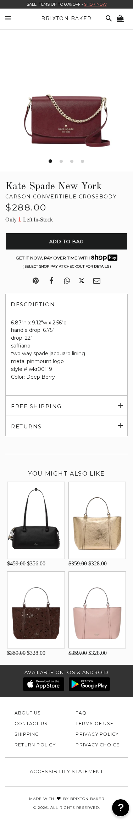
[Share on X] (81, 281)
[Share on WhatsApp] (67, 281)
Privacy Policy (97, 734)
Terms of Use (94, 723)
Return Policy (35, 744)
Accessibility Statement (66, 771)
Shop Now (95, 4)
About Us (28, 713)
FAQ (81, 713)
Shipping (27, 734)
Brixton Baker (66, 18)
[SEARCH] (107, 19)
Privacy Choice (98, 744)
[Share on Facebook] (51, 281)
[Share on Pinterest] (35, 281)
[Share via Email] (97, 281)
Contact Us (31, 723)
